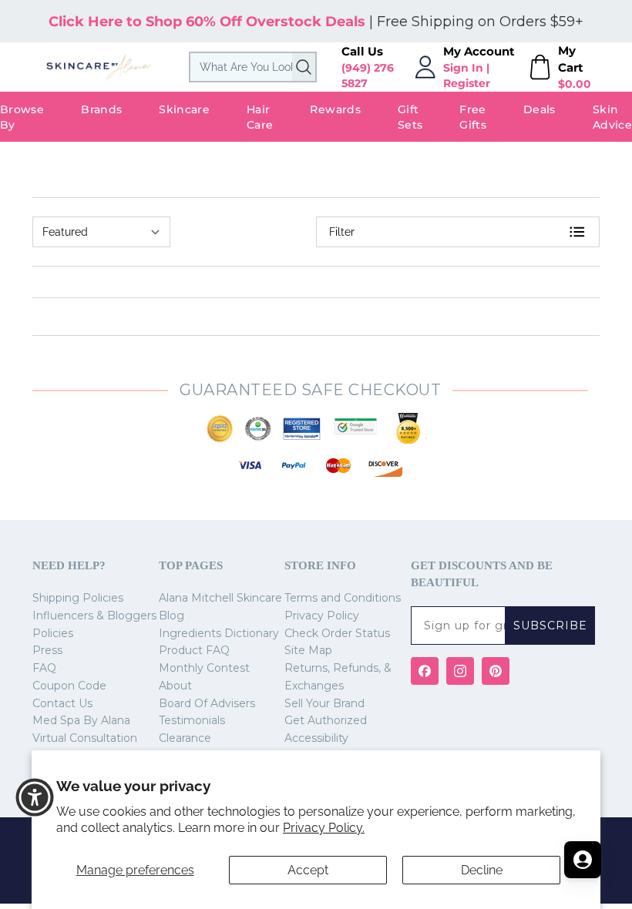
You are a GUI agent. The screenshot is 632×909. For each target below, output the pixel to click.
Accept (307, 870)
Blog (171, 615)
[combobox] (253, 67)
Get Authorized (325, 720)
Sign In (463, 68)
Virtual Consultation (84, 738)
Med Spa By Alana (81, 720)
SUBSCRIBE (550, 625)
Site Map (308, 650)
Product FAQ (194, 650)
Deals (539, 109)
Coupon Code (69, 686)
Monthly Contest (204, 668)
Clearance (185, 738)
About (175, 686)
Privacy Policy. (324, 827)
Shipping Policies (77, 598)
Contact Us (62, 703)
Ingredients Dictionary (219, 633)
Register (466, 83)
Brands (101, 109)
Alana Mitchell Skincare (220, 598)
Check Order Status (337, 633)
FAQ (44, 668)
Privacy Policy (321, 615)
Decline (482, 870)
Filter (342, 232)
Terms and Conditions (342, 598)
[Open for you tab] (582, 859)
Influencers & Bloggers (94, 615)
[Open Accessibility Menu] (34, 797)
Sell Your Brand (324, 703)
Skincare (184, 109)
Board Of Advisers (207, 703)
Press (47, 650)
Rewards (335, 109)
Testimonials (192, 720)
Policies (52, 633)
